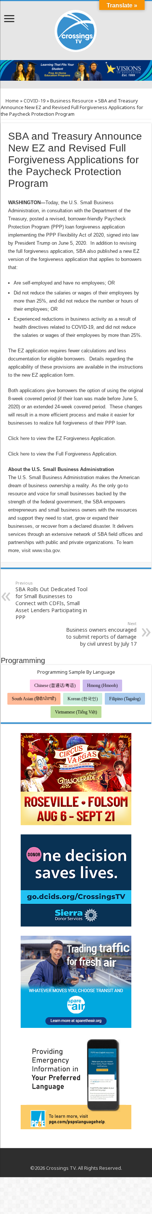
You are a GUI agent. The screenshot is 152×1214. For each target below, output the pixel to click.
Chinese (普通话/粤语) (55, 685)
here (25, 438)
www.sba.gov (46, 550)
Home (11, 100)
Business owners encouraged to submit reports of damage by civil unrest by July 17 (101, 634)
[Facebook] (69, 1159)
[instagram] (83, 1159)
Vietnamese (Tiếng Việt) (76, 712)
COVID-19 (34, 100)
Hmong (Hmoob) (102, 685)
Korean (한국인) (83, 698)
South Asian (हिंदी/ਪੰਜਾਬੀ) (34, 698)
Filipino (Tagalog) (125, 698)
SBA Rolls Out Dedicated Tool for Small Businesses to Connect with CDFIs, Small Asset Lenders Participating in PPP (51, 600)
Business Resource (71, 100)
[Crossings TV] (76, 29)
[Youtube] (76, 1159)
